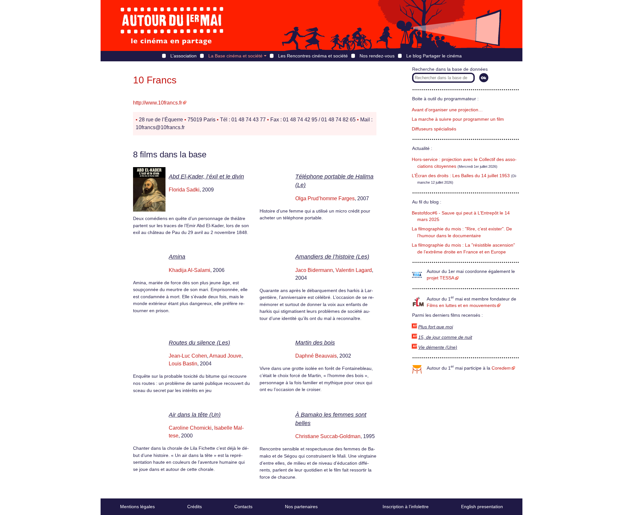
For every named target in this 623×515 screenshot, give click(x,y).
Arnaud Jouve (225, 356)
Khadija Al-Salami (189, 270)
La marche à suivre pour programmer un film (458, 119)
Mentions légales (137, 506)
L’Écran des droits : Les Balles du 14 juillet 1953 (461, 175)
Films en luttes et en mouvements (461, 305)
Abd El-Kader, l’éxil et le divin (206, 176)
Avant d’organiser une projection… (447, 109)
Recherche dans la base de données (450, 69)
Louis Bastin (183, 363)
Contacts (243, 506)
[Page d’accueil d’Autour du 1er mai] (172, 25)
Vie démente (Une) (437, 347)
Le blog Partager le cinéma (434, 55)
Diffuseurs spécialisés (434, 129)
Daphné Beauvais (316, 356)
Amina (177, 256)
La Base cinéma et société (235, 55)
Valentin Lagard (354, 270)
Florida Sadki (184, 189)
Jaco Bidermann (314, 270)
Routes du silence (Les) (199, 342)
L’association (183, 55)
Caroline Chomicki (190, 428)
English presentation (482, 506)
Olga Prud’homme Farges (325, 198)
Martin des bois (315, 342)
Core (501, 368)
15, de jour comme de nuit (445, 337)
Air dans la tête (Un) (195, 414)
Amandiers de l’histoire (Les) (332, 256)
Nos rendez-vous (377, 55)
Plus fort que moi (435, 327)
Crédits (194, 506)
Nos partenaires (301, 506)
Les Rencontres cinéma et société (313, 55)
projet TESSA (440, 278)
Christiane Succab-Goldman (327, 436)
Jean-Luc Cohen (188, 356)
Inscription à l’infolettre (406, 506)
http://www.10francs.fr (157, 102)
